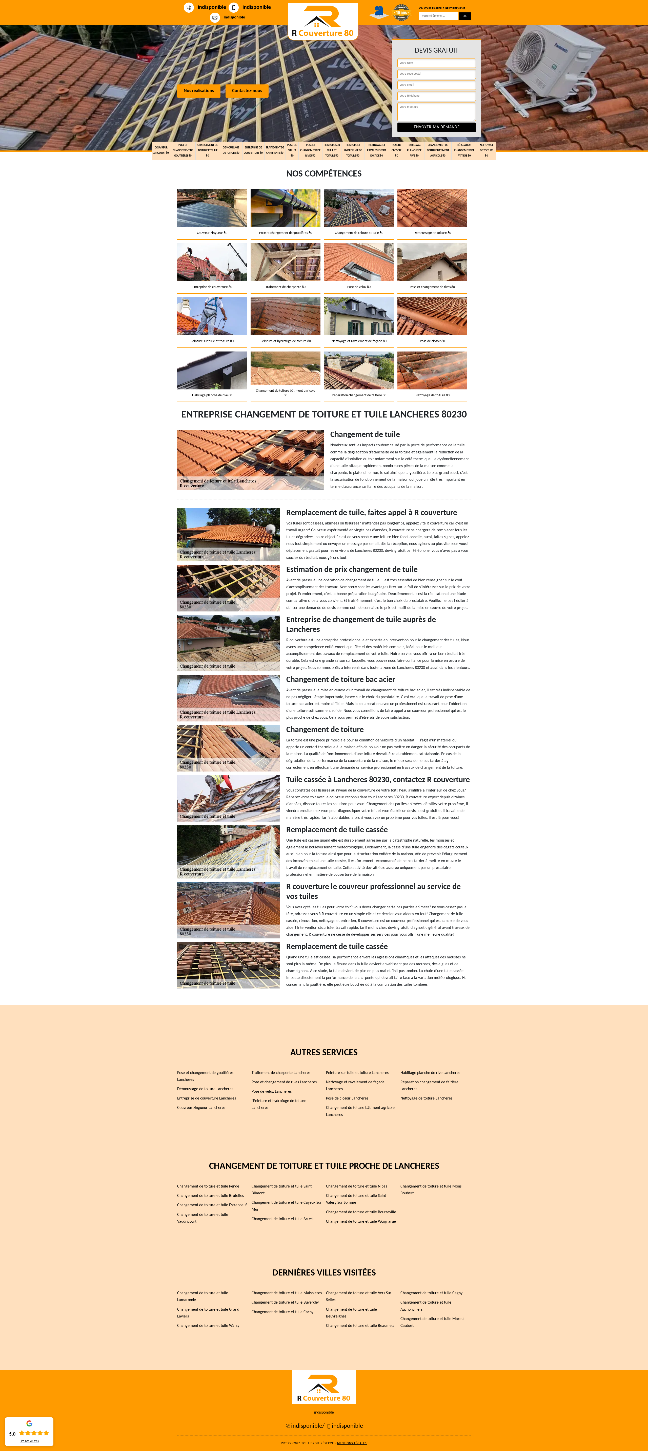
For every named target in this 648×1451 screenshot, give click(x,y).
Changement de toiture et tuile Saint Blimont (282, 1189)
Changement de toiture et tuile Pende (208, 1186)
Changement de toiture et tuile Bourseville (361, 1212)
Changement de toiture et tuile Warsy (208, 1326)
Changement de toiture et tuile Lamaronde (202, 1296)
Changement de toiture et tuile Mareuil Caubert (432, 1322)
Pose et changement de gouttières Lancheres (205, 1076)
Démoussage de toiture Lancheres (205, 1089)
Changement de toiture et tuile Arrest (283, 1219)
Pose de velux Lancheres (272, 1092)
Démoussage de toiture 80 (231, 150)
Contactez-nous (247, 91)
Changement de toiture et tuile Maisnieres (287, 1293)
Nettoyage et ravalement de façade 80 (376, 150)
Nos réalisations (199, 91)
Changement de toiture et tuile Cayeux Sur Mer (287, 1206)
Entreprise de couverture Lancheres (206, 1098)
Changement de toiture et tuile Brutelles (210, 1196)
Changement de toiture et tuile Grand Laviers (208, 1313)
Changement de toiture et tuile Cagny (431, 1293)
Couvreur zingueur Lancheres (201, 1108)
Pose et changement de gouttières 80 (183, 150)
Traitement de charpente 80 (275, 150)
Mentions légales (352, 1443)
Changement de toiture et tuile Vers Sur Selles (358, 1296)
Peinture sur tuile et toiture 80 (332, 150)
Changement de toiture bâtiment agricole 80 (438, 150)
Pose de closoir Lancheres (347, 1098)
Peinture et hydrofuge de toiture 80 (353, 150)
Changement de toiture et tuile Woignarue (361, 1222)
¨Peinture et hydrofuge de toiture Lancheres (279, 1104)
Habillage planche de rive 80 (414, 150)
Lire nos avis (29, 1441)
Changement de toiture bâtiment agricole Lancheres (360, 1111)
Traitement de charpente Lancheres (281, 1073)
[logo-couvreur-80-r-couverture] (323, 21)
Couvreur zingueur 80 (161, 150)
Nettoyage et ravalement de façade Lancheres (355, 1085)
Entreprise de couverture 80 (253, 150)
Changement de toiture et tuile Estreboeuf (212, 1205)
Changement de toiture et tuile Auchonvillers (425, 1306)
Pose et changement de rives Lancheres (284, 1082)
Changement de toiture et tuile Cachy (282, 1312)
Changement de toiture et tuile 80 (207, 150)
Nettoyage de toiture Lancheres (426, 1098)
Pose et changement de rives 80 (310, 150)
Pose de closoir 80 (396, 150)
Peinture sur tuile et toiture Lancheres (357, 1073)
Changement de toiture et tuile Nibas (356, 1186)
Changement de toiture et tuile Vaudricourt (202, 1218)
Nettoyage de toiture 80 (486, 150)
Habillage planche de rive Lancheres (430, 1073)
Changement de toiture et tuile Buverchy (285, 1303)
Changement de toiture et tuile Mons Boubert (430, 1189)
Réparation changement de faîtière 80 (464, 150)
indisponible (212, 7)
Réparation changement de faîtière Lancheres (429, 1085)
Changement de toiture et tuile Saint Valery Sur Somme (356, 1199)
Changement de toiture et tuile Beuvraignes (351, 1313)
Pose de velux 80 (292, 150)
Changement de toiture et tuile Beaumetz (360, 1326)
